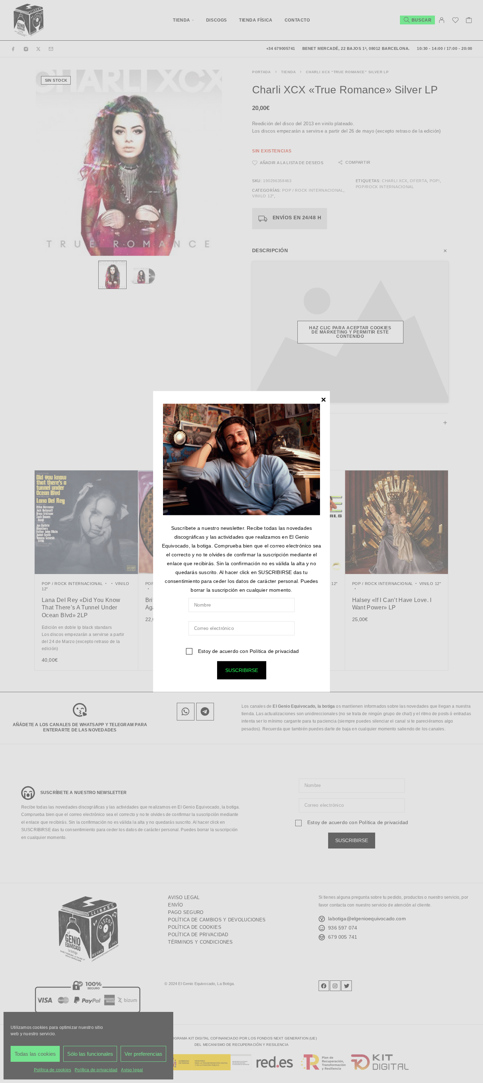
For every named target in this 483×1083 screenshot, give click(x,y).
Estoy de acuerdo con (248, 651)
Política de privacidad (274, 651)
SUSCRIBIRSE (241, 670)
